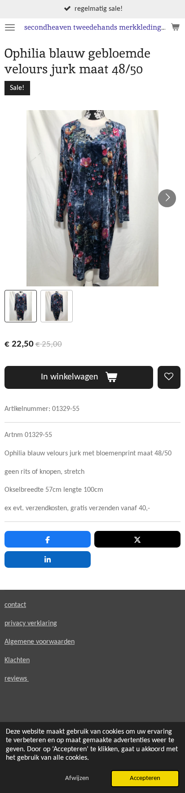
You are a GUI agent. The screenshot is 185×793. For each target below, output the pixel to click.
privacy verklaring (30, 623)
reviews (16, 678)
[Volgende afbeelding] (167, 198)
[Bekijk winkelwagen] (175, 27)
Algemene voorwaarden (39, 642)
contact (15, 605)
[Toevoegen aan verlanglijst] (169, 377)
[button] (20, 306)
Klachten (17, 660)
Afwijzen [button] (77, 778)
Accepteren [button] (145, 778)
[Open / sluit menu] (10, 27)
